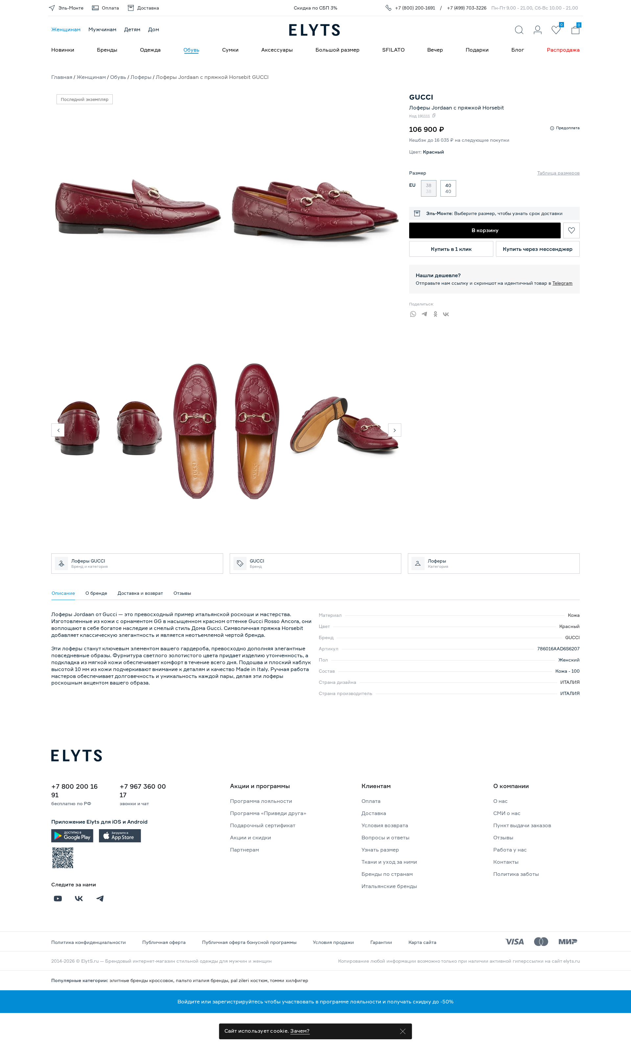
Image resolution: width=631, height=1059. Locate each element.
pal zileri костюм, (250, 980)
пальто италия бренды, (203, 980)
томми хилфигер (289, 980)
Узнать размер (380, 849)
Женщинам (66, 29)
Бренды (107, 49)
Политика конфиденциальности (88, 942)
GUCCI (572, 637)
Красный (569, 626)
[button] (57, 430)
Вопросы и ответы (385, 837)
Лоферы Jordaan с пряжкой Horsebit (456, 107)
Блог (517, 49)
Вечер (435, 49)
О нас (500, 801)
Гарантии (381, 942)
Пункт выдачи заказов (522, 825)
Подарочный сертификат (262, 825)
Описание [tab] (63, 593)
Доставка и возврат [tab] (140, 593)
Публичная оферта (164, 942)
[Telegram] (426, 313)
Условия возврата (385, 825)
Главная (61, 77)
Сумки (230, 49)
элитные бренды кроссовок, (142, 980)
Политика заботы (516, 874)
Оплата (371, 801)
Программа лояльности (261, 801)
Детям (132, 29)
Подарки (477, 49)
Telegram (562, 283)
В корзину (485, 230)
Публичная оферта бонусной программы (249, 942)
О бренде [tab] (96, 593)
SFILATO (393, 49)
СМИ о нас (507, 813)
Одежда (150, 49)
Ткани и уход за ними (389, 861)
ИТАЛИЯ (570, 682)
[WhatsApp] (414, 313)
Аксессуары (277, 49)
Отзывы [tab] (182, 593)
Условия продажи (333, 942)
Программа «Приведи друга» (268, 813)
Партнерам (244, 849)
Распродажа (563, 49)
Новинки (62, 49)
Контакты (506, 861)
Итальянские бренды (389, 886)
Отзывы (503, 837)
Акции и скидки (250, 837)
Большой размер (338, 49)
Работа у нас (510, 849)
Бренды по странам (387, 874)
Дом (153, 29)
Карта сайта (422, 942)
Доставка (374, 813)
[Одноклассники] (437, 313)
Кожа (574, 615)
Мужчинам (102, 29)
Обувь (191, 49)
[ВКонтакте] (448, 313)
